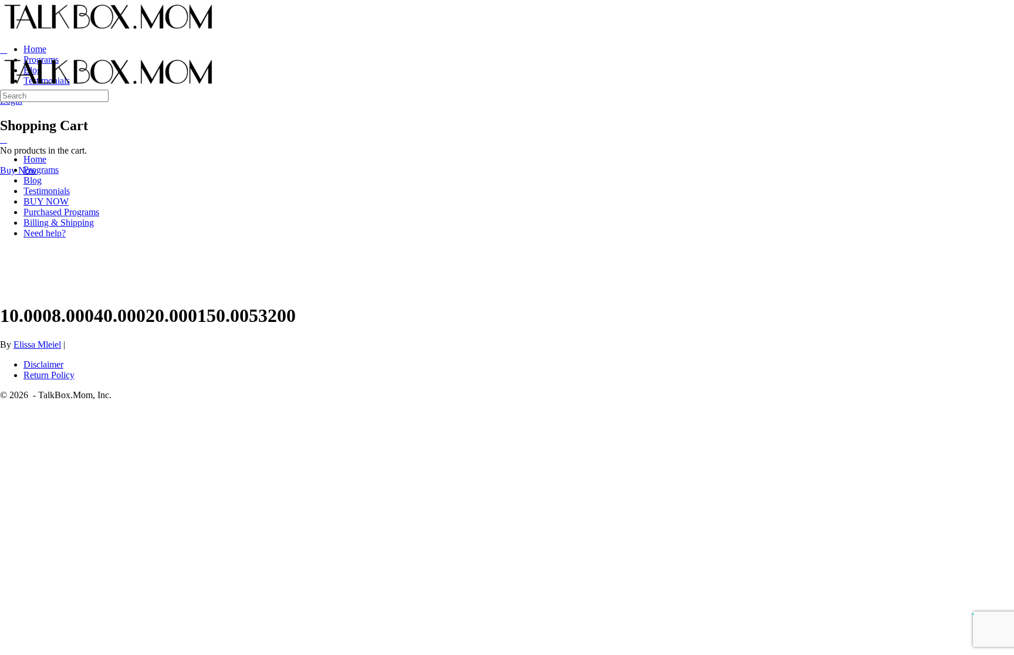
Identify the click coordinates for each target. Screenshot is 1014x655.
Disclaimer (43, 364)
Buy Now (18, 170)
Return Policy (49, 375)
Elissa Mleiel (37, 344)
